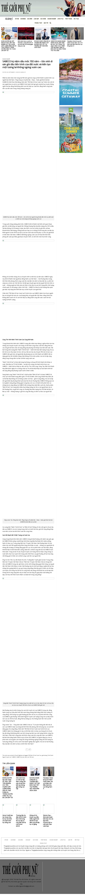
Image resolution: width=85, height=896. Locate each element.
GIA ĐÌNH (29, 19)
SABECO (14, 757)
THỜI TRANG (68, 19)
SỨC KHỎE (43, 19)
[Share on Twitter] (29, 749)
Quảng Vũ (23, 72)
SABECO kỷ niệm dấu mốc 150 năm (25, 757)
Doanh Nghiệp (6, 59)
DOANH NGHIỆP (52, 19)
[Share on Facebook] (26, 749)
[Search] (50, 23)
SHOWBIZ (23, 19)
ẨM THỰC (76, 19)
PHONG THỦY (38, 23)
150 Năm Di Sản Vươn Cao (34, 755)
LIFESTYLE (61, 19)
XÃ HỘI (17, 19)
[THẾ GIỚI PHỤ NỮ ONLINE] (16, 8)
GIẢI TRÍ (46, 23)
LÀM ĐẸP (36, 19)
